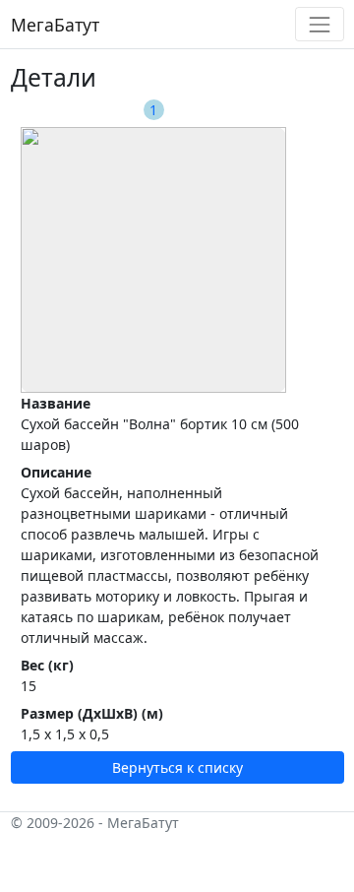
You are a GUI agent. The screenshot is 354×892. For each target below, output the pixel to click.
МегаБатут (55, 24)
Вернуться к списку (177, 767)
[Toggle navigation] (319, 24)
